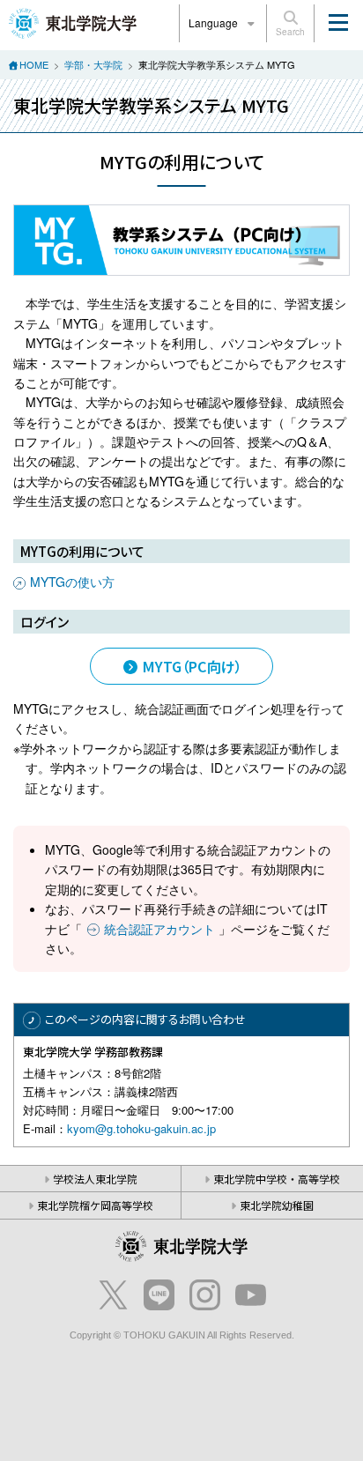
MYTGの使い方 (72, 581)
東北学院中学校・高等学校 (276, 1178)
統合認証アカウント (159, 929)
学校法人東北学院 (95, 1178)
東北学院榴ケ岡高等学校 (95, 1205)
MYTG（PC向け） (190, 666)
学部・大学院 (93, 64)
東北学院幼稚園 (277, 1205)
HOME (33, 64)
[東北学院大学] (73, 21)
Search (290, 32)
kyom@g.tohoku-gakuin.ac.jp (141, 1128)
